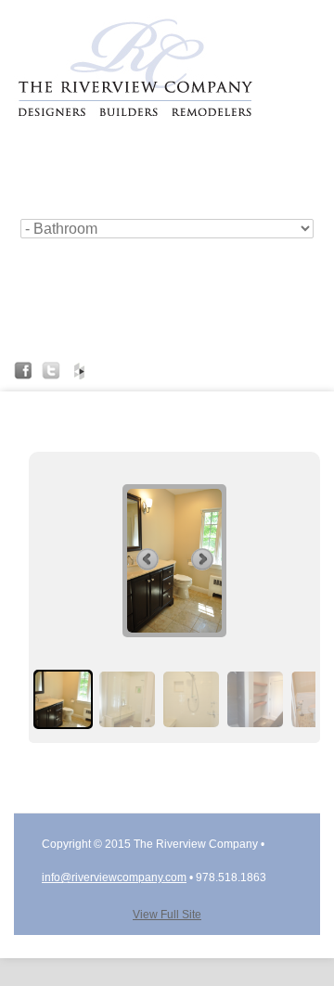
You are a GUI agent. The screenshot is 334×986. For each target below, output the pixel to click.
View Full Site (167, 914)
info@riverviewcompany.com (114, 877)
